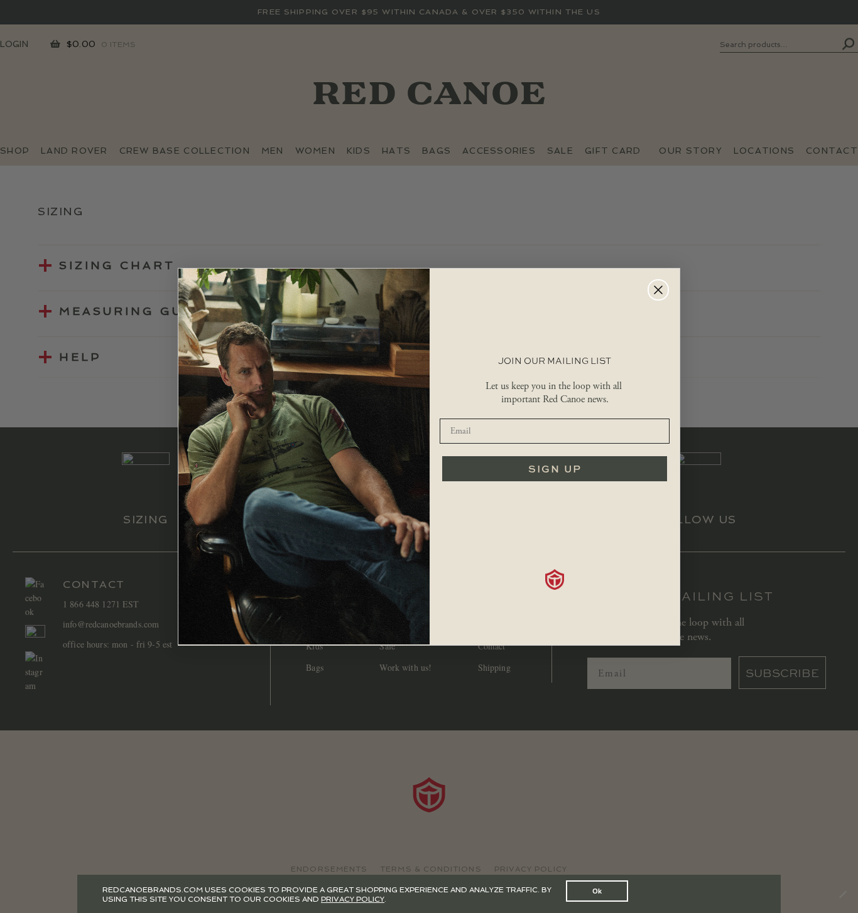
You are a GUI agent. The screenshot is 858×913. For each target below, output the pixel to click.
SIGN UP (555, 469)
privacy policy (352, 899)
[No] (842, 894)
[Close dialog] (658, 289)
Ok (597, 890)
